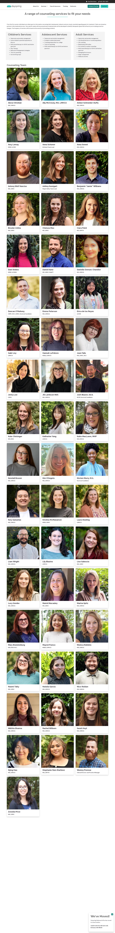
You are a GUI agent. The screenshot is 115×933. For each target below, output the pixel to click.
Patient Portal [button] (93, 6)
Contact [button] (104, 6)
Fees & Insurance (55, 6)
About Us (36, 6)
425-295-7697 (104, 1)
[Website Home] (14, 6)
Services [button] (44, 6)
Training (65, 6)
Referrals (73, 6)
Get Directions (92, 1)
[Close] (112, 914)
